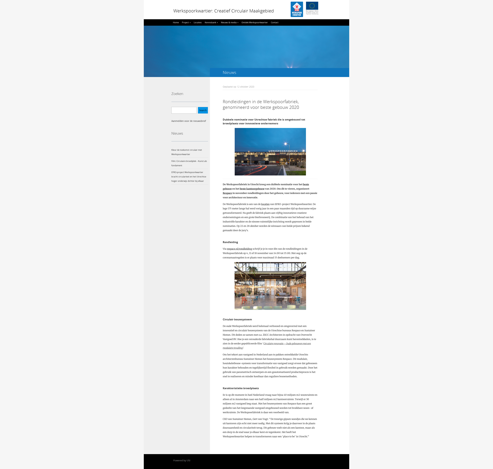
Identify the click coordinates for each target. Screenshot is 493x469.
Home (176, 22)
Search (203, 110)
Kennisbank (211, 22)
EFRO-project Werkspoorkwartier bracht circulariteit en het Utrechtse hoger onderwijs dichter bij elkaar (188, 176)
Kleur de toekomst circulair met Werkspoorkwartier (186, 152)
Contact (274, 22)
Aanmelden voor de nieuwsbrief (188, 120)
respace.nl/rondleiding (239, 248)
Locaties (198, 22)
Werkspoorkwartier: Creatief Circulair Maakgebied (223, 11)
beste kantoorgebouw (252, 188)
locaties (265, 204)
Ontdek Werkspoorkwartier (254, 22)
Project (185, 22)
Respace (227, 193)
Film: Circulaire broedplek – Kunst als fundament (189, 163)
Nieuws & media (229, 22)
